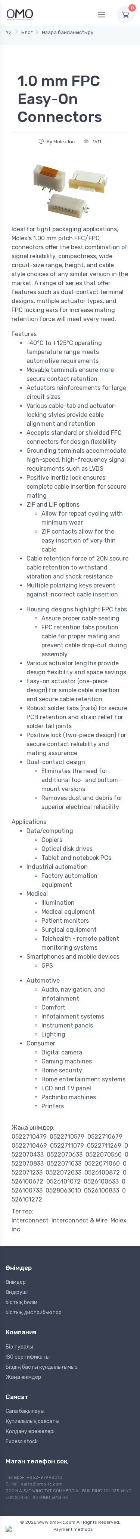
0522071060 (102, 1163)
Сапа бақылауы (25, 1411)
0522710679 (104, 1136)
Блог (26, 32)
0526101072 (63, 1181)
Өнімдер (16, 1282)
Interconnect (30, 1220)
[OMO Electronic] (20, 14)
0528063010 (63, 1190)
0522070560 (103, 1154)
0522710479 (29, 1136)
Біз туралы (19, 1347)
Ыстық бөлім (21, 1302)
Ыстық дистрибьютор (34, 1312)
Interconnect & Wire (80, 1220)
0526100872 (102, 1172)
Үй (9, 32)
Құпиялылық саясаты (32, 1421)
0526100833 (101, 1190)
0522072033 (63, 1172)
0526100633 (101, 1181)
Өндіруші (17, 1292)
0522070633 (65, 1154)
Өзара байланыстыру (67, 32)
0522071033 (64, 1163)
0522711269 (104, 1145)
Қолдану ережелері (30, 1431)
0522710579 (67, 1136)
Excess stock (22, 1441)
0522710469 (29, 1145)
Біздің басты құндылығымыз (42, 1367)
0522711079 (67, 1145)
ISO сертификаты (28, 1357)
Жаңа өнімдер (23, 1377)
